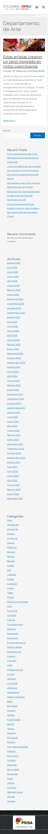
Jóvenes (11, 679)
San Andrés (13, 769)
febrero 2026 (13, 290)
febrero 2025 (13, 344)
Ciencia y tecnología (17, 602)
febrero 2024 (14, 385)
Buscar (6, 130)
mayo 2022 (13, 476)
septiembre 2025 (16, 313)
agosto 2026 (13, 263)
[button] (37, 7)
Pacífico (11, 742)
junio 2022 (12, 471)
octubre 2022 (14, 453)
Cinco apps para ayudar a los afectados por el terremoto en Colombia (23, 158)
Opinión (11, 733)
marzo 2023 (13, 430)
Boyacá (11, 561)
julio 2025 (12, 322)
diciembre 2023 (15, 394)
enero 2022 (13, 494)
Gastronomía (14, 651)
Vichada (11, 801)
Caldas (10, 565)
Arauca (10, 543)
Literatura (12, 688)
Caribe (10, 579)
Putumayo (12, 756)
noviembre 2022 (15, 448)
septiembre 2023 (16, 408)
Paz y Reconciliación (17, 747)
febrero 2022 (13, 489)
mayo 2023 (13, 421)
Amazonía (12, 529)
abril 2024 (12, 376)
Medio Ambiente (16, 697)
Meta (9, 701)
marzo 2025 (13, 340)
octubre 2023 (14, 403)
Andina (11, 534)
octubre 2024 (14, 358)
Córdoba (11, 615)
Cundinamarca (15, 624)
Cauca (10, 588)
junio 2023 (12, 417)
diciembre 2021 (15, 498)
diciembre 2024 (15, 353)
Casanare (12, 584)
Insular (11, 674)
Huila (10, 665)
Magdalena (13, 692)
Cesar (10, 592)
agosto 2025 (13, 317)
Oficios (10, 729)
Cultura (7, 71)
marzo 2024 (13, 381)
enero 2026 (13, 294)
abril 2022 (12, 480)
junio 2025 (12, 326)
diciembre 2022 (15, 444)
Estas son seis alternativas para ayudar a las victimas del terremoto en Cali (23, 195)
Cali (9, 570)
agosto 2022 (13, 462)
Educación (12, 638)
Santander (12, 774)
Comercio (12, 611)
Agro (9, 520)
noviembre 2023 (15, 399)
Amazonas (12, 525)
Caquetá (11, 574)
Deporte (11, 629)
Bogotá (11, 552)
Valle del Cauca (15, 792)
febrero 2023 (13, 435)
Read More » (9, 120)
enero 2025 (13, 349)
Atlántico (12, 547)
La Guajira (12, 683)
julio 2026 (12, 267)
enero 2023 (13, 439)
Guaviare (11, 660)
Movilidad (12, 706)
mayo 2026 (13, 276)
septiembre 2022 (16, 458)
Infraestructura (15, 670)
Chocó (10, 597)
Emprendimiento (16, 642)
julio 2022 (12, 467)
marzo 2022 (13, 485)
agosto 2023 (13, 412)
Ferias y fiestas (14, 647)
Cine (9, 606)
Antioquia (12, 538)
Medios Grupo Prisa (24, 826)
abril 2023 (12, 426)
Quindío (11, 760)
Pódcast (11, 751)
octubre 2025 (14, 308)
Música (11, 715)
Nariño (10, 724)
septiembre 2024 (16, 362)
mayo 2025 (13, 331)
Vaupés (11, 796)
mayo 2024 (13, 371)
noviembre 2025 (15, 303)
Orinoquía (12, 737)
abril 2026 (12, 281)
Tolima (10, 783)
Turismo (11, 787)
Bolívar (10, 556)
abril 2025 (12, 335)
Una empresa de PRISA (24, 820)
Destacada (12, 633)
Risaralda (12, 765)
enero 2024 (13, 390)
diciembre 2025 (15, 299)
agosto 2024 (13, 367)
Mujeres (11, 710)
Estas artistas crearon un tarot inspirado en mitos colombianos (22, 61)
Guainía (11, 656)
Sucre (10, 778)
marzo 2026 (13, 285)
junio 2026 (12, 272)
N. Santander (14, 719)
